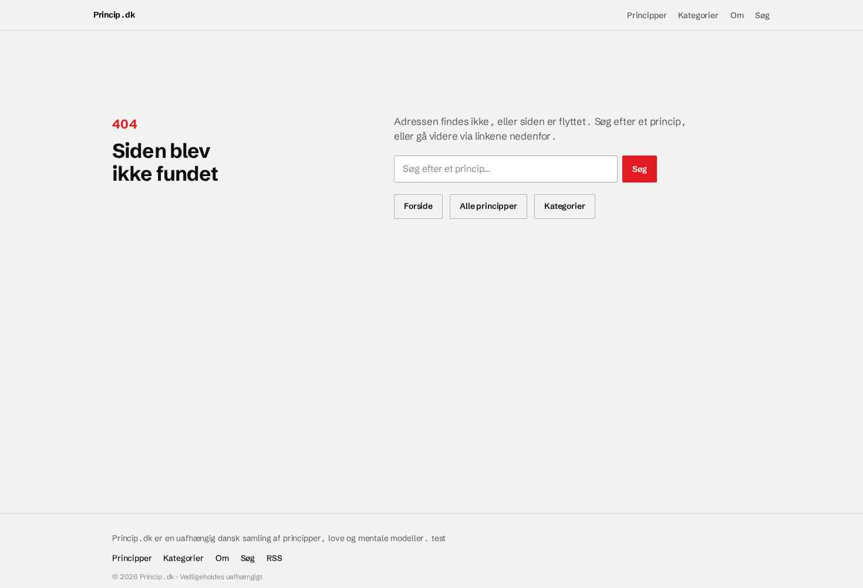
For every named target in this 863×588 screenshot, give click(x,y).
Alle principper (488, 206)
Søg (762, 15)
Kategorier (698, 15)
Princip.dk (114, 14)
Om (737, 15)
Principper (646, 15)
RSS (274, 558)
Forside (418, 206)
